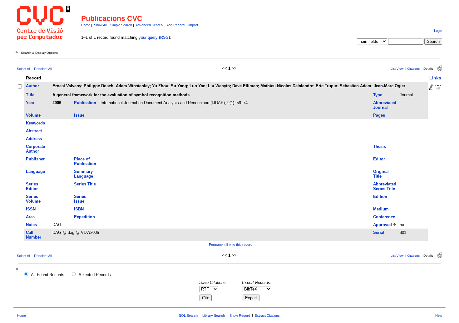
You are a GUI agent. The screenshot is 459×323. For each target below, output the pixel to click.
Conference (384, 216)
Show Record (240, 315)
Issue (79, 115)
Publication (85, 102)
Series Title (85, 184)
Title (30, 95)
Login (438, 31)
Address (34, 138)
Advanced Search (149, 25)
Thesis (379, 146)
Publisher (35, 159)
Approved (382, 224)
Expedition (84, 216)
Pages (379, 115)
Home (85, 25)
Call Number (33, 235)
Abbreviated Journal (384, 105)
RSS (164, 37)
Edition (380, 196)
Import (193, 25)
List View (397, 68)
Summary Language (83, 174)
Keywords (35, 123)
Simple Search (121, 25)
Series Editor (32, 186)
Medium (381, 209)
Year (30, 102)
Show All (100, 25)
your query (148, 37)
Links (435, 77)
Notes (31, 224)
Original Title (381, 174)
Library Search (213, 315)
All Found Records (47, 274)
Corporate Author (35, 149)
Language (35, 171)
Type (377, 95)
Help (438, 315)
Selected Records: (95, 274)
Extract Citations (267, 315)
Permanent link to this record (230, 244)
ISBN (79, 209)
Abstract (34, 131)
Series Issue (80, 199)
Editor (379, 159)
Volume (33, 115)
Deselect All (43, 69)
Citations (413, 68)
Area (30, 216)
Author (32, 85)
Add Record (175, 25)
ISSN (31, 209)
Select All (23, 69)
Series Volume (33, 199)
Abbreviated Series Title (384, 186)
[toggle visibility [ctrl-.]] (18, 270)
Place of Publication (85, 161)
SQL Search (188, 315)
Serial (378, 232)
